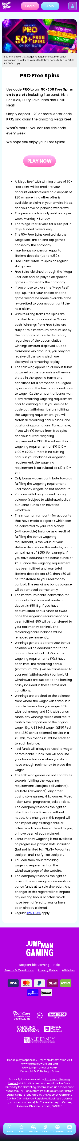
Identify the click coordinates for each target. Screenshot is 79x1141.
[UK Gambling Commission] (28, 1029)
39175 (20, 1091)
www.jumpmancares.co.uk (39, 1067)
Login (30, 6)
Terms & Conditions (19, 970)
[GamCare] (21, 1015)
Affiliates (68, 970)
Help (57, 965)
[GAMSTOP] (57, 1015)
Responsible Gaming (34, 965)
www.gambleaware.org (36, 1064)
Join (50, 6)
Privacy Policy (48, 970)
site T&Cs (34, 913)
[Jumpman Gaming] (39, 954)
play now (39, 161)
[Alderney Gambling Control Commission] (39, 1040)
